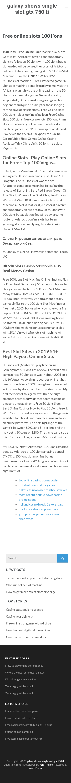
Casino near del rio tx (19, 616)
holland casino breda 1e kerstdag (41, 504)
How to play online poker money (24, 665)
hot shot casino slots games (37, 485)
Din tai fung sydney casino (20, 679)
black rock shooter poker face (38, 509)
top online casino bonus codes (39, 480)
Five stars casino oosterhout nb (23, 738)
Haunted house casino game (21, 711)
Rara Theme (46, 764)
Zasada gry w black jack (19, 686)
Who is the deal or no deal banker (24, 672)
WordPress (35, 768)
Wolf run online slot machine (24, 585)
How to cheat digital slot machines (28, 630)
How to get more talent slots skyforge (31, 592)
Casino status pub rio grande (24, 609)
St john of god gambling (19, 731)
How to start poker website (21, 717)
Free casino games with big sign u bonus (28, 724)
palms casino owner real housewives (43, 490)
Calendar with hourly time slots (26, 637)
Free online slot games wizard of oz (28, 623)
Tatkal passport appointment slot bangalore (34, 578)
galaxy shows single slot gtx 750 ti (32, 8)
